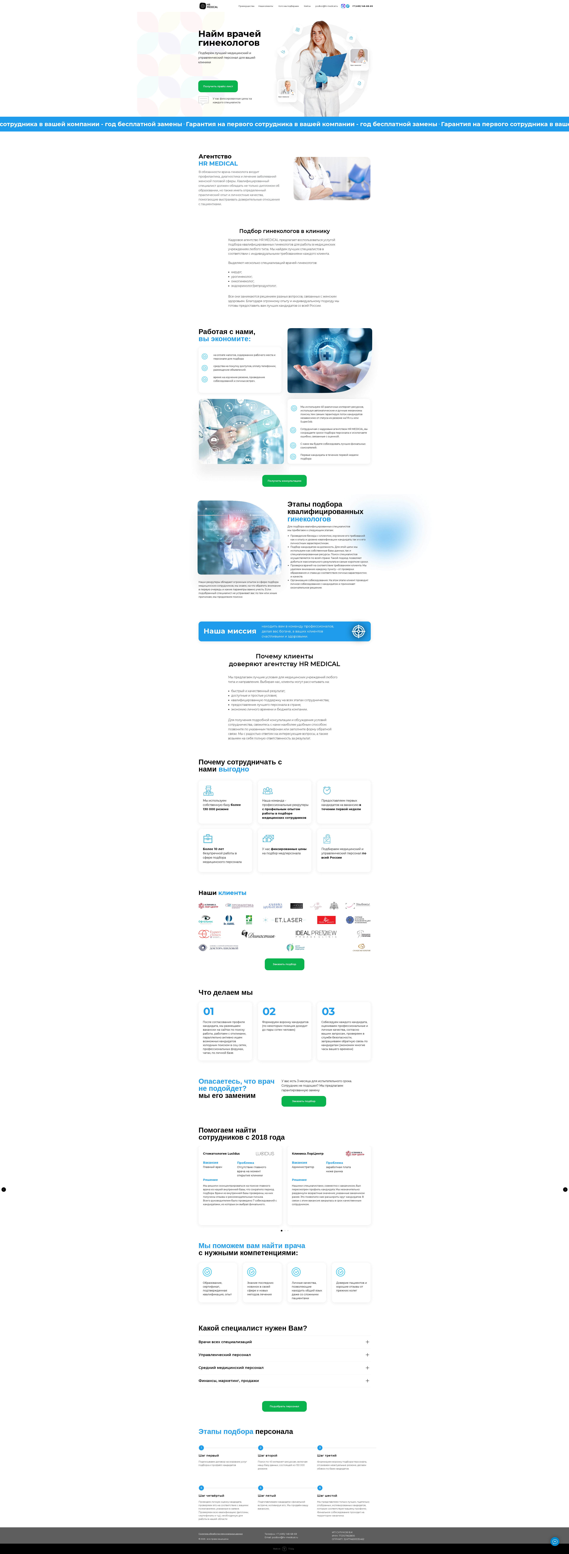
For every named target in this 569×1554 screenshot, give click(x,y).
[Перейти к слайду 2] (285, 1230)
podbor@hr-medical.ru (326, 6)
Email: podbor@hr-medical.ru (281, 1537)
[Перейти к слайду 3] (288, 1230)
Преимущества (246, 6)
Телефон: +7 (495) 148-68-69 (281, 1534)
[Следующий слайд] (565, 1189)
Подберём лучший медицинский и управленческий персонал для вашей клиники (226, 57)
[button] (218, 86)
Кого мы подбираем (289, 6)
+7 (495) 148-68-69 (362, 6)
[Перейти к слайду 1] (281, 1231)
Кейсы (307, 6)
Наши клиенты (265, 6)
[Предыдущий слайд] (3, 1189)
